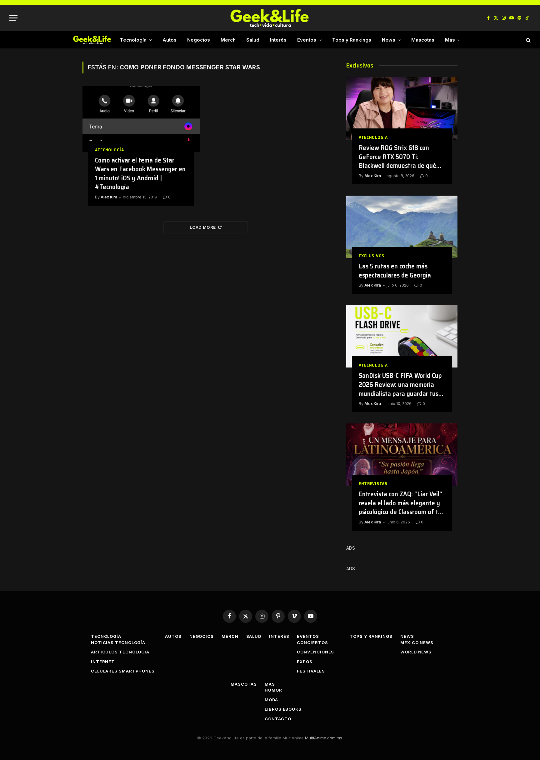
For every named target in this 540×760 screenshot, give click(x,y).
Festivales (311, 670)
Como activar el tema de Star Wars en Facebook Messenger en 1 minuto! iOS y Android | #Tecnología (140, 174)
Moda (271, 699)
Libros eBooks (283, 709)
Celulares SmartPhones (123, 670)
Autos (169, 40)
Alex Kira (109, 197)
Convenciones (315, 651)
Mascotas (422, 40)
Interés (278, 40)
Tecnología (133, 40)
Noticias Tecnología (118, 642)
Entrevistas (373, 483)
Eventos (306, 40)
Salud (252, 40)
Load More (203, 227)
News (388, 40)
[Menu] (13, 18)
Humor (273, 690)
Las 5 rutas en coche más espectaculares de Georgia (395, 271)
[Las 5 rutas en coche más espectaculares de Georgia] (402, 227)
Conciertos (312, 642)
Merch (228, 40)
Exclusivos (371, 255)
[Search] (528, 40)
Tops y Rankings (351, 40)
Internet (103, 661)
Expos (304, 661)
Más (450, 40)
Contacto (278, 718)
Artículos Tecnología (120, 651)
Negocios (198, 40)
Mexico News (416, 642)
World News (416, 651)
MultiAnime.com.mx (323, 737)
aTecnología (109, 150)
